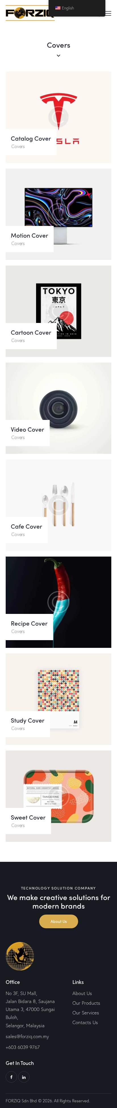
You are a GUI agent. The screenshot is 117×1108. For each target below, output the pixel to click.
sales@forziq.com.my (27, 1036)
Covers (18, 146)
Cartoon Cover (31, 332)
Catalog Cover (31, 138)
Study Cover (27, 720)
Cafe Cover (26, 526)
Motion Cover (29, 235)
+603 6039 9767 (23, 1047)
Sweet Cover (28, 817)
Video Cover (27, 429)
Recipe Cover (29, 623)
